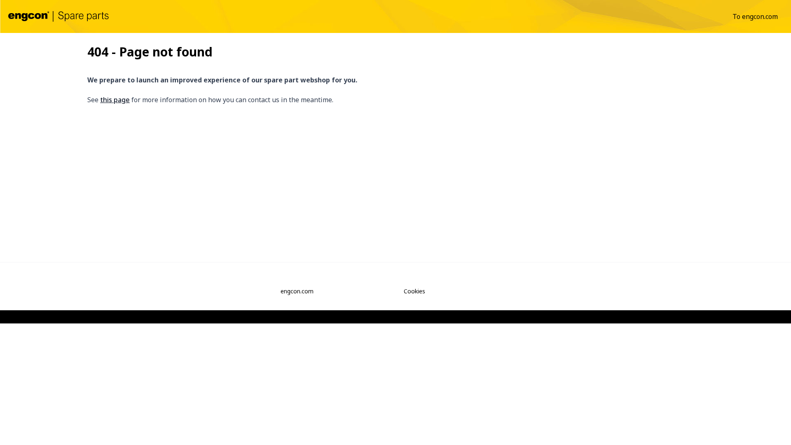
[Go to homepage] (58, 16)
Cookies (414, 291)
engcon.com (297, 291)
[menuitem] (755, 16)
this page (115, 99)
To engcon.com (755, 16)
